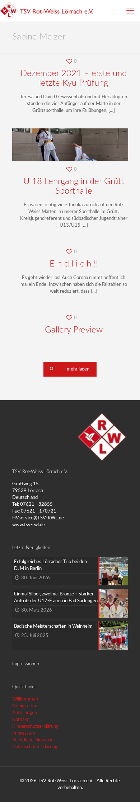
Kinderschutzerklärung (35, 726)
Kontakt (20, 719)
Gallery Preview (74, 330)
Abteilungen (24, 713)
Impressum (23, 733)
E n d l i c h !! (74, 264)
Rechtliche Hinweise (32, 740)
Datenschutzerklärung (34, 747)
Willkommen (25, 699)
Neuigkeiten (24, 706)
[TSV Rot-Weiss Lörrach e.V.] (46, 11)
